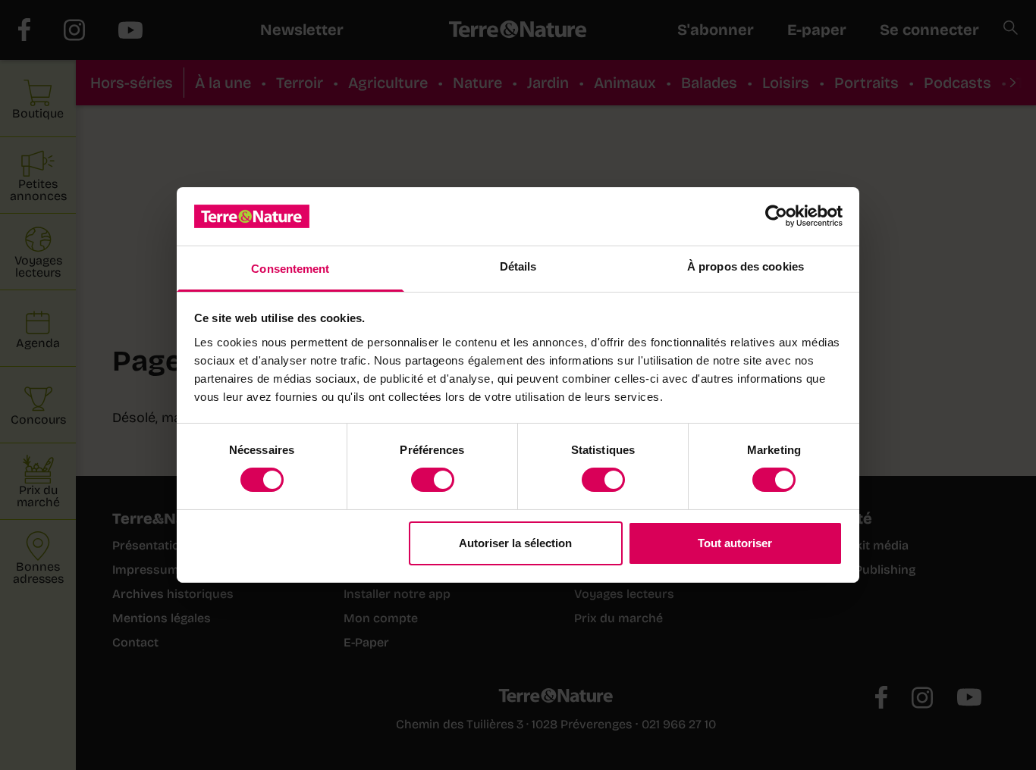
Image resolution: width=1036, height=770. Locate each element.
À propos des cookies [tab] (745, 266)
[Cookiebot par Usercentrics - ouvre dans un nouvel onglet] (776, 216)
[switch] (432, 480)
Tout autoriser (735, 543)
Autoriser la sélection (515, 543)
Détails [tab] (518, 266)
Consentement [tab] (290, 268)
